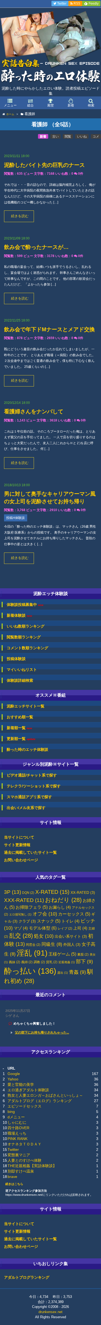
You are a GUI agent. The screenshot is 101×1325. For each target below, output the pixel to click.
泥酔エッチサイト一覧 (25, 706)
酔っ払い (30, 970)
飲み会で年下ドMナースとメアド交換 (49, 329)
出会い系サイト (71, 936)
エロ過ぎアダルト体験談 (28, 1090)
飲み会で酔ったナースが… (36, 247)
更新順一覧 (21, 739)
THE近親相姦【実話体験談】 (32, 1166)
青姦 (77, 972)
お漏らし (60, 907)
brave (12, 1176)
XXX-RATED (24, 900)
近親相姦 (66, 962)
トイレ (70, 921)
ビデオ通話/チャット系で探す (32, 775)
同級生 (51, 944)
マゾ (21, 928)
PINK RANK (17, 1138)
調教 (39, 962)
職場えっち (17, 1133)
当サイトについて (19, 837)
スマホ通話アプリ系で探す (29, 797)
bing (11, 1111)
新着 (43, 136)
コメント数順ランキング (27, 648)
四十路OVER (18, 1128)
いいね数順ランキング (25, 626)
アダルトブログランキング (26, 1277)
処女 (44, 936)
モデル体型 (43, 927)
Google (14, 1073)
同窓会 (33, 945)
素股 (83, 954)
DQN (28, 893)
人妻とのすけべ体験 (24, 1160)
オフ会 (45, 914)
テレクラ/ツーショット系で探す (34, 786)
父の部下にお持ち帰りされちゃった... (42, 1032)
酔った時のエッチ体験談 (27, 749)
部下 (84, 961)
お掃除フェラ (32, 907)
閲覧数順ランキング (24, 637)
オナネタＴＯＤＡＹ (24, 1144)
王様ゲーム (62, 954)
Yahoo (13, 1079)
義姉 (27, 962)
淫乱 (32, 953)
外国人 (72, 945)
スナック (48, 921)
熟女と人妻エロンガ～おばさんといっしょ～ (45, 1095)
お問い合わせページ (21, 860)
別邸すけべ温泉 (21, 1171)
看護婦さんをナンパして (33, 411)
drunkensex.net (50, 1312)
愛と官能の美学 (21, 1084)
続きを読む (20, 216)
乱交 (21, 935)
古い (55, 136)
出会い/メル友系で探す (26, 808)
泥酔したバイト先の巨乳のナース (44, 165)
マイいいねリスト (22, 669)
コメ (96, 136)
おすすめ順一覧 (20, 717)
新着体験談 (19, 615)
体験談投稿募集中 (25, 605)
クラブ (27, 921)
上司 (80, 928)
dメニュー (16, 1117)
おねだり (63, 900)
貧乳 (51, 962)
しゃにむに (17, 1122)
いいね (82, 136)
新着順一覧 (19, 728)
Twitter (13, 1149)
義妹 (14, 962)
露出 (62, 972)
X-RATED (52, 892)
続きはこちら (14, 1184)
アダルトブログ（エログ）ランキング (40, 1101)
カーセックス (74, 914)
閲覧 (68, 136)
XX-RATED (83, 893)
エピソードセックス (24, 1106)
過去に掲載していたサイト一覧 (30, 852)
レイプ (65, 928)
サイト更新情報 (17, 845)
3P (12, 892)
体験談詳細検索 (20, 680)
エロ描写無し (20, 914)
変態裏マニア (19, 1155)
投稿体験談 (16, 659)
